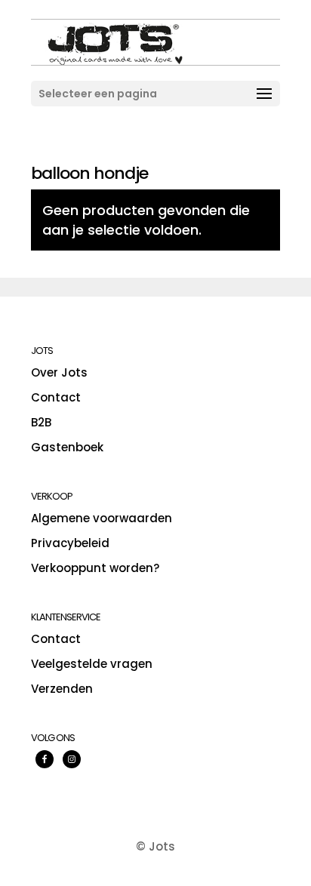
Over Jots (59, 372)
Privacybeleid (70, 543)
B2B (41, 422)
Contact (56, 397)
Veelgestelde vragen (91, 664)
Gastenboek (67, 447)
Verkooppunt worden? (95, 568)
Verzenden (62, 689)
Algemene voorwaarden (101, 518)
